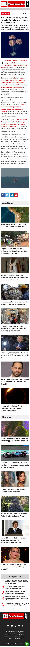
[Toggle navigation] (2, 9)
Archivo (19, 638)
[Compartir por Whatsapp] (27, 644)
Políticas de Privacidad (11, 637)
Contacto (21, 635)
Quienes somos (13, 635)
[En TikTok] (22, 626)
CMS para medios (12, 644)
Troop (21, 644)
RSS (6, 635)
